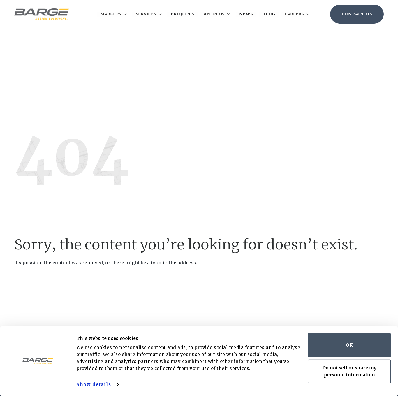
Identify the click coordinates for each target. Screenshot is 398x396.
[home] (41, 14)
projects (182, 14)
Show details (93, 384)
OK (349, 345)
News (246, 14)
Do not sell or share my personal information (349, 371)
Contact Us (357, 14)
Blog (268, 14)
